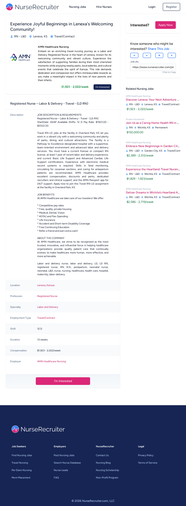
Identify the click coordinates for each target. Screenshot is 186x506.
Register (171, 7)
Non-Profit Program (107, 477)
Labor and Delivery (47, 307)
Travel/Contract (46, 317)
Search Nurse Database (67, 462)
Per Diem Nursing (22, 470)
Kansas (50, 285)
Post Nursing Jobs (64, 455)
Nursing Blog (103, 462)
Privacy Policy (145, 455)
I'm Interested (102, 87)
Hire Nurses (104, 7)
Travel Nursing (20, 462)
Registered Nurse (47, 296)
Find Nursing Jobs (22, 455)
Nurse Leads (61, 470)
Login (151, 7)
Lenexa (41, 285)
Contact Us (102, 455)
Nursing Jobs (77, 7)
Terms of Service (147, 462)
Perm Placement (21, 477)
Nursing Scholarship (107, 470)
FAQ (56, 477)
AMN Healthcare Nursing (51, 361)
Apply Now (165, 25)
